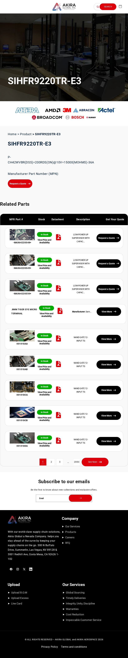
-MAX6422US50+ (22, 293)
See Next (92, 462)
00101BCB (22, 420)
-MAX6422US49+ (22, 268)
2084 (76, 462)
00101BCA (22, 395)
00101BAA (22, 343)
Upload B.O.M (19, 592)
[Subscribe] (80, 498)
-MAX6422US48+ (22, 242)
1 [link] (43, 461)
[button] (6, 6)
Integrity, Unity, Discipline (80, 603)
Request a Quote (18, 183)
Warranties (72, 609)
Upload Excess (20, 598)
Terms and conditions (74, 646)
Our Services (72, 526)
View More (106, 339)
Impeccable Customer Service (83, 619)
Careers (69, 537)
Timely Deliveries (76, 598)
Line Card (16, 603)
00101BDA (22, 446)
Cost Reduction (75, 614)
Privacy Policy (49, 646)
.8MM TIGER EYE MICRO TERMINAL (24, 311)
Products (70, 531)
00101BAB (22, 369)
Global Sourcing (75, 592)
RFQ (67, 542)
